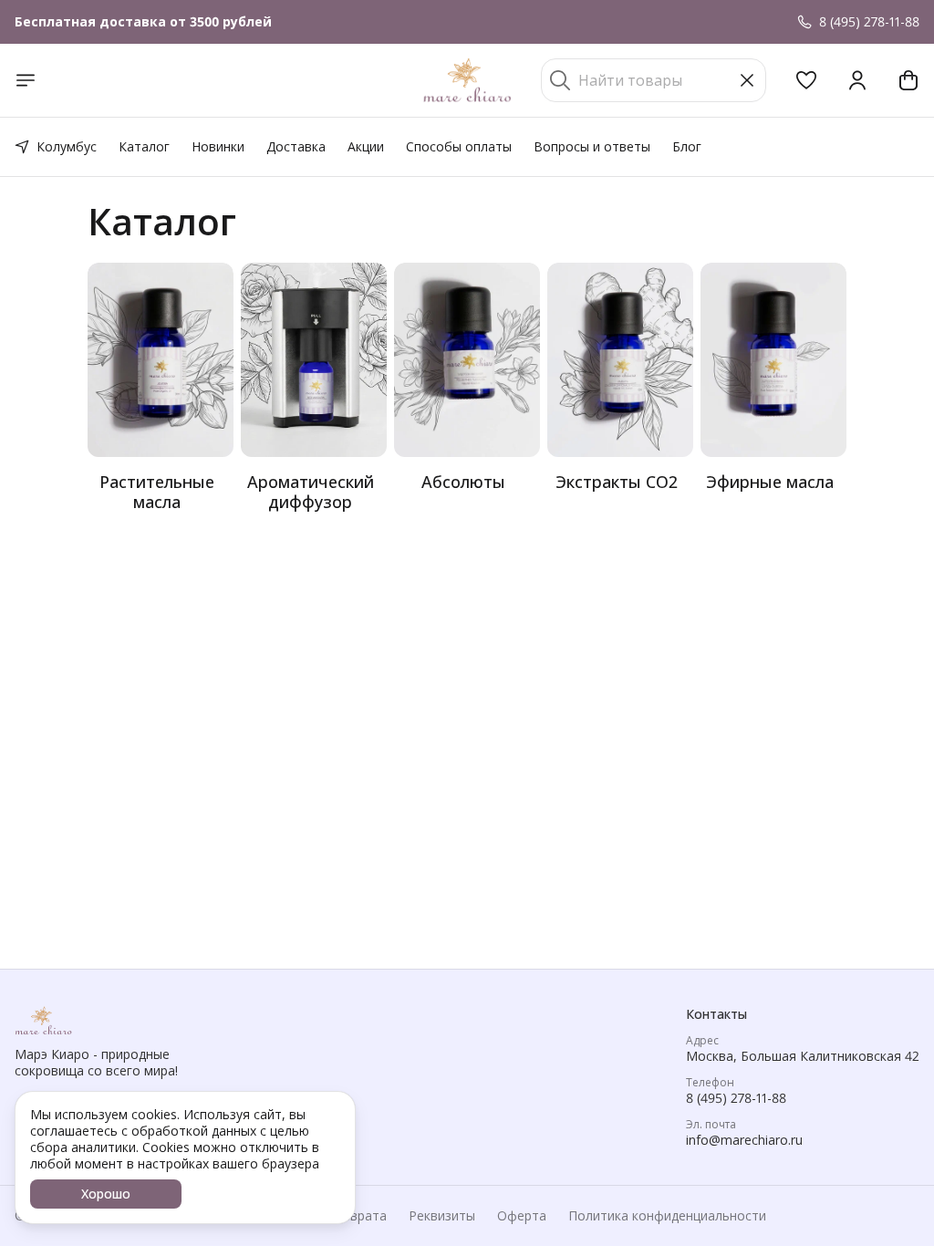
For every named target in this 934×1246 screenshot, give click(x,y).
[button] (806, 80)
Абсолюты (463, 482)
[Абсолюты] (467, 360)
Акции (366, 146)
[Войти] (857, 80)
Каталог (144, 146)
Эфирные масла (770, 482)
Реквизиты (442, 1216)
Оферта (521, 1216)
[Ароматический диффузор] (314, 360)
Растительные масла (156, 492)
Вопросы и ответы (592, 146)
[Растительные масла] (161, 360)
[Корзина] (908, 80)
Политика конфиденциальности (667, 1216)
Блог (686, 146)
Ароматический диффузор (310, 492)
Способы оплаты (459, 146)
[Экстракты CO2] (620, 360)
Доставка (296, 146)
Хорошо (105, 1193)
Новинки (218, 146)
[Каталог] (25, 80)
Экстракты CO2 (616, 482)
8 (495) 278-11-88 (736, 1098)
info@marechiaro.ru (744, 1140)
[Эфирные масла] (773, 360)
